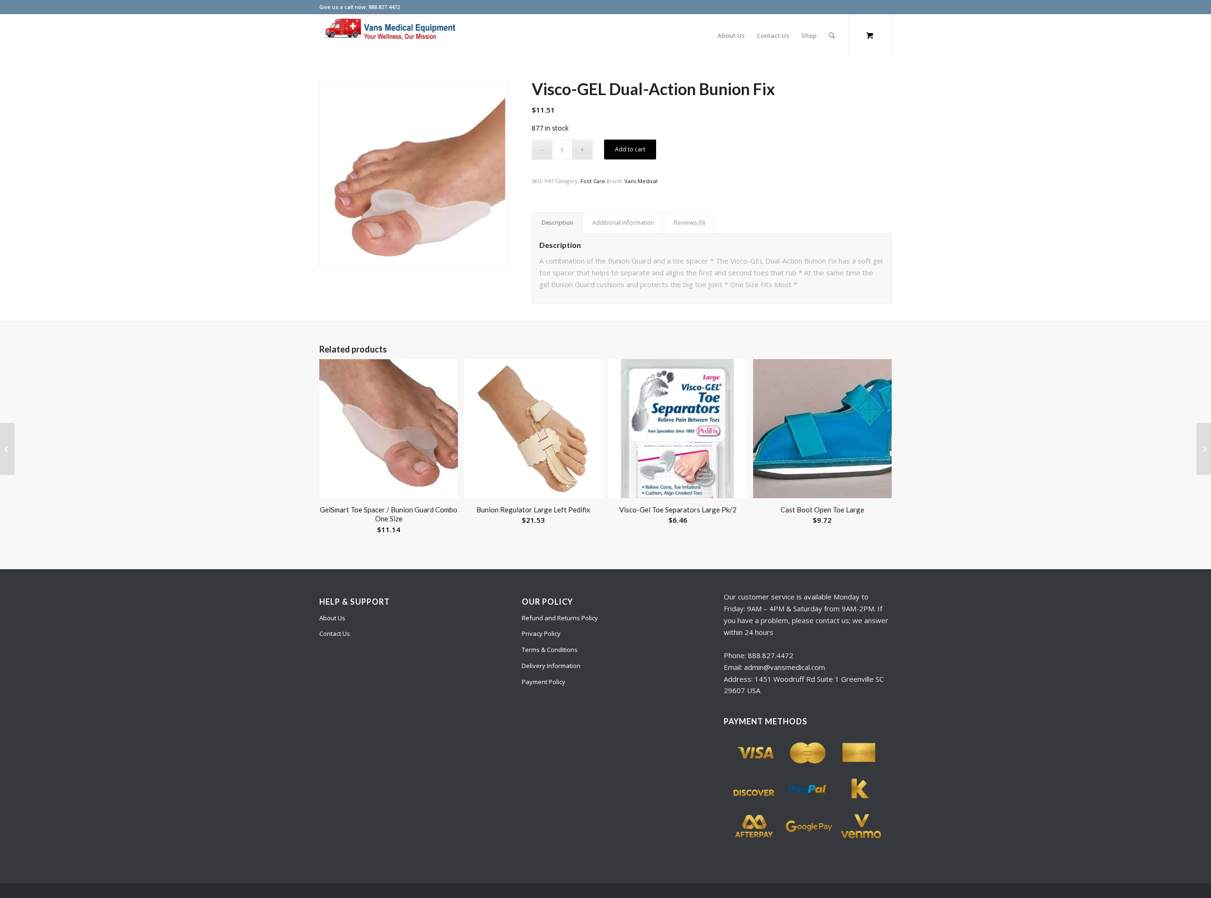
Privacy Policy (541, 633)
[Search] (832, 35)
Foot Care (592, 181)
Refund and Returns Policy (560, 618)
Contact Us (334, 633)
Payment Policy (543, 682)
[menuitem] (731, 35)
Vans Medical (641, 181)
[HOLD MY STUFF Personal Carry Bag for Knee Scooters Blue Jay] (1203, 449)
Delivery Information (551, 665)
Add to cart (630, 149)
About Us (332, 618)
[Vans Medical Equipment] (390, 35)
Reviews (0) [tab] (689, 223)
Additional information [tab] (623, 223)
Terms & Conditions (550, 649)
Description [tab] (557, 223)
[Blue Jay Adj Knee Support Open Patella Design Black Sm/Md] (7, 449)
